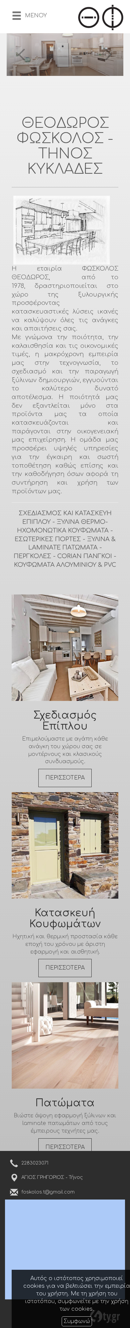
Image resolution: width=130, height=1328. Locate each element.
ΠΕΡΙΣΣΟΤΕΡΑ (65, 778)
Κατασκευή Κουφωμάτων (65, 919)
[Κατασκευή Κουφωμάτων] (65, 845)
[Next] (108, 54)
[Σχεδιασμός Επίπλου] (65, 647)
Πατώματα (65, 1103)
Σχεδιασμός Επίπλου (65, 721)
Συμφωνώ (77, 1321)
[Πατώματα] (65, 1035)
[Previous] (21, 54)
